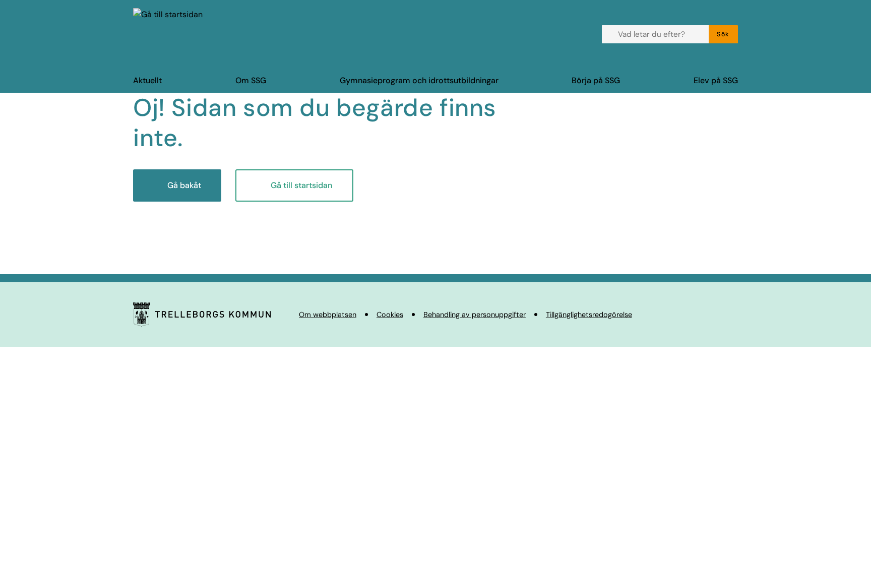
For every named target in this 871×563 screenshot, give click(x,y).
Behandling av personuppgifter (474, 314)
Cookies (390, 314)
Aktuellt (147, 80)
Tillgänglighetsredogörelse (589, 314)
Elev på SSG (716, 80)
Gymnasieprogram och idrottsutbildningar (419, 80)
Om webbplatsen (327, 314)
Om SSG (250, 80)
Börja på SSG (596, 80)
